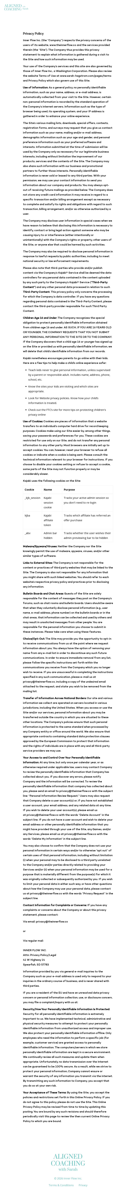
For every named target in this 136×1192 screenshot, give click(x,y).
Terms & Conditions (61, 1185)
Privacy (83, 1185)
